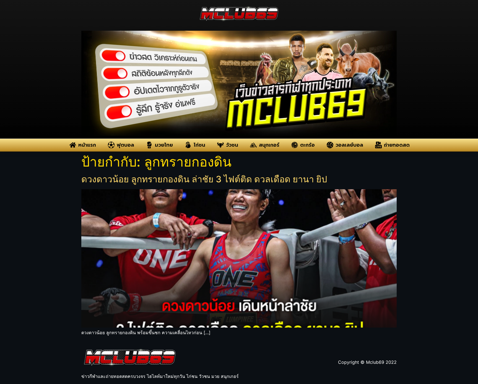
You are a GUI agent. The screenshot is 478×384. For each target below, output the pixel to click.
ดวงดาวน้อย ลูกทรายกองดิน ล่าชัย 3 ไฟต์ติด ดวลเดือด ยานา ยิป (204, 179)
